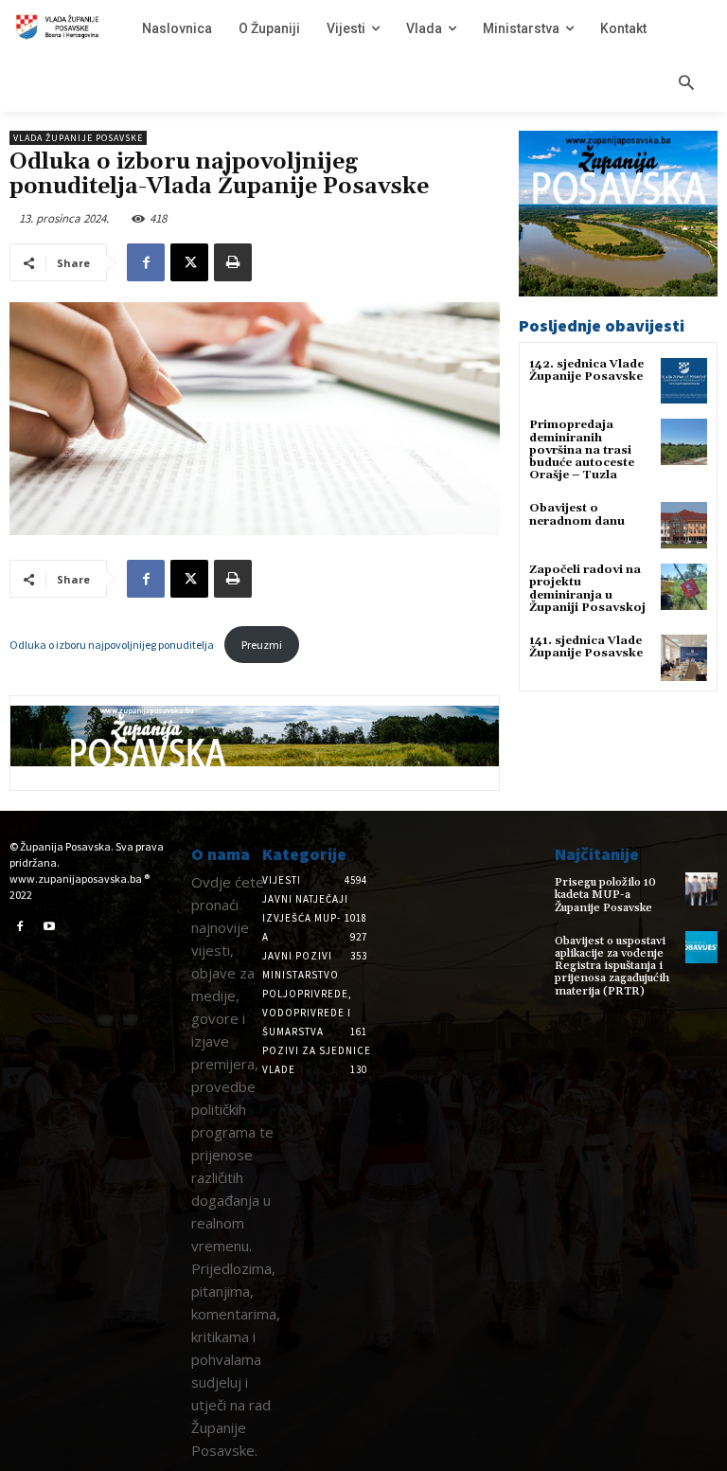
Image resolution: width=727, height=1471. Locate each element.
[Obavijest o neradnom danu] (684, 525)
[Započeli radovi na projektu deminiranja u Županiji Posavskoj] (684, 587)
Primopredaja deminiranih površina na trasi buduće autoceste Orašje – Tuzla (581, 450)
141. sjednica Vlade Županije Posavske (586, 647)
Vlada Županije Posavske (78, 138)
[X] (189, 262)
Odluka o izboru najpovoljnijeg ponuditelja (112, 644)
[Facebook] (146, 262)
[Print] (233, 262)
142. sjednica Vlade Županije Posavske (586, 370)
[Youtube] (50, 927)
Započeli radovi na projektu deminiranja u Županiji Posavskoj (587, 589)
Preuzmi (261, 644)
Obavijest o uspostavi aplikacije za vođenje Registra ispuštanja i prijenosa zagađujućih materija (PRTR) (612, 966)
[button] (686, 84)
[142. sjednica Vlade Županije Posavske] (684, 381)
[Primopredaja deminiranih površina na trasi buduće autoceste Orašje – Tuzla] (684, 442)
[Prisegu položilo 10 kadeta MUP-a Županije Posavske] (701, 888)
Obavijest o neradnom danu (577, 514)
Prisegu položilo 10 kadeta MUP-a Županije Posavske (605, 894)
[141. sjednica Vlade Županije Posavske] (684, 658)
